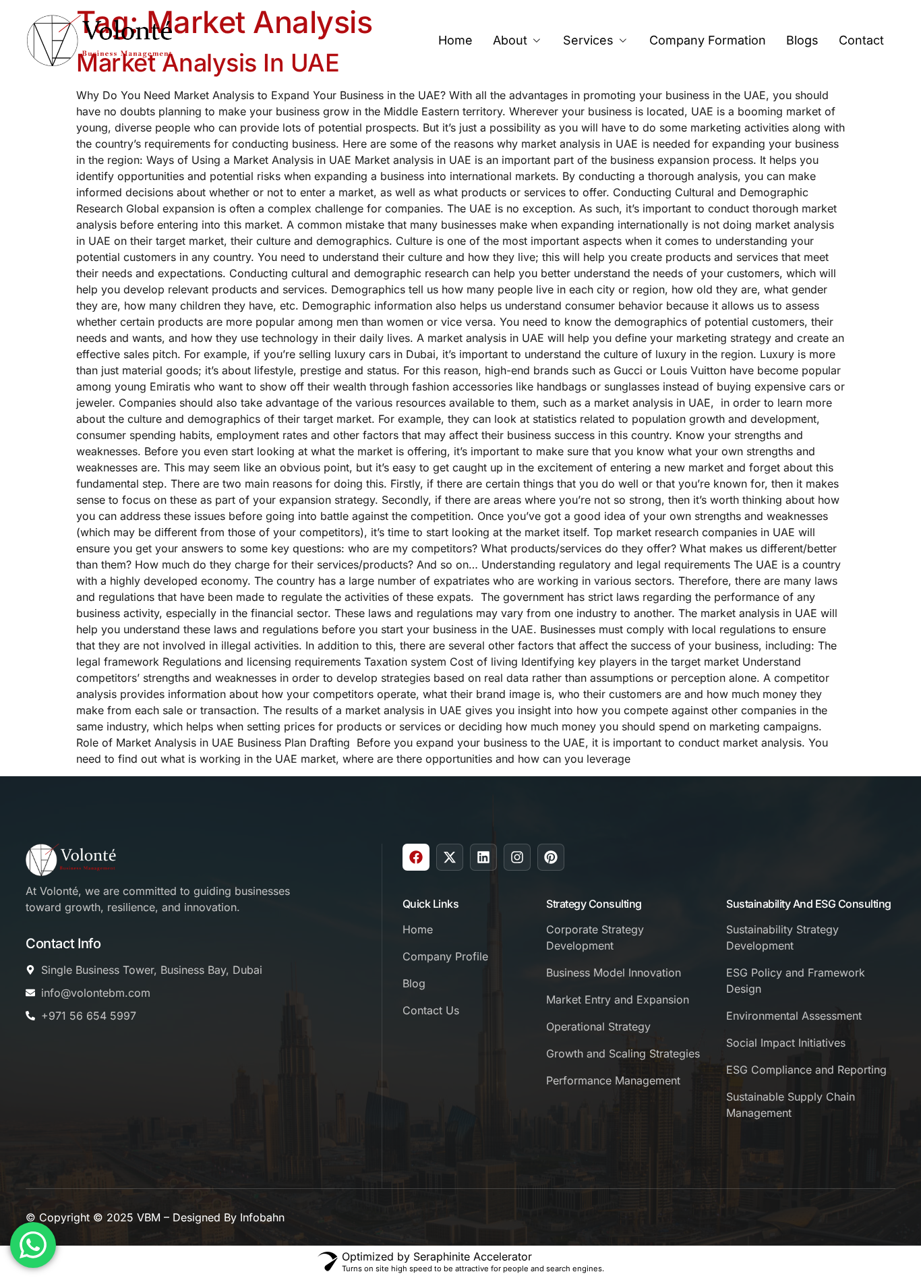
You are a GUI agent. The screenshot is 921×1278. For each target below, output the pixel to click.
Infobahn (262, 1217)
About (510, 40)
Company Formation (707, 40)
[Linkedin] (483, 857)
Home (455, 40)
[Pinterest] (550, 857)
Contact (861, 40)
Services (588, 40)
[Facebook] (416, 857)
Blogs (802, 40)
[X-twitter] (449, 857)
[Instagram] (517, 857)
